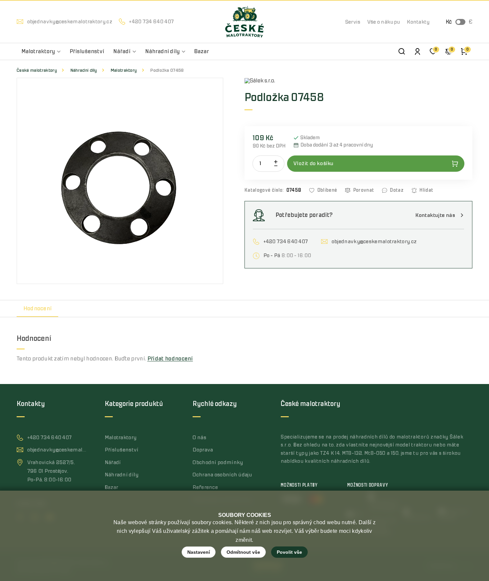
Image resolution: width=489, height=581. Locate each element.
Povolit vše (289, 552)
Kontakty (418, 22)
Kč (449, 22)
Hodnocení (37, 309)
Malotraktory (123, 70)
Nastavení (198, 552)
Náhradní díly (83, 70)
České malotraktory (37, 70)
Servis (353, 22)
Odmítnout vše (243, 552)
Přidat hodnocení (170, 359)
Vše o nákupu (384, 22)
